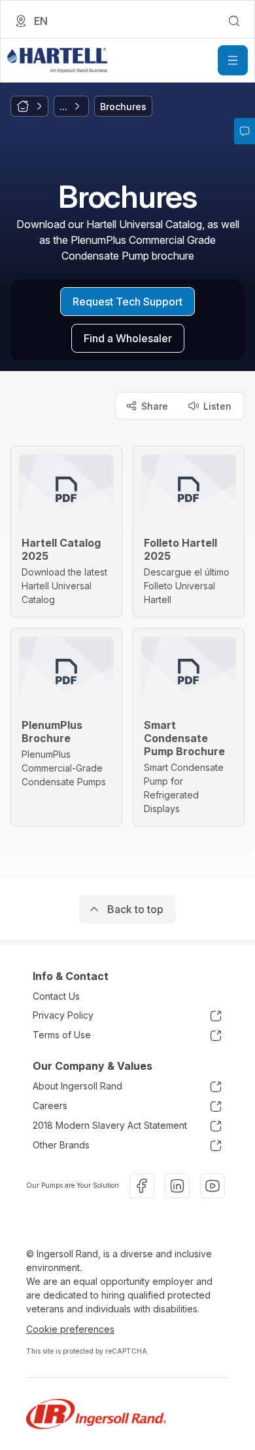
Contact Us (56, 996)
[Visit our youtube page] (212, 1185)
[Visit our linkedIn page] (177, 1185)
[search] (234, 21)
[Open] (233, 60)
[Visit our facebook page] (141, 1185)
